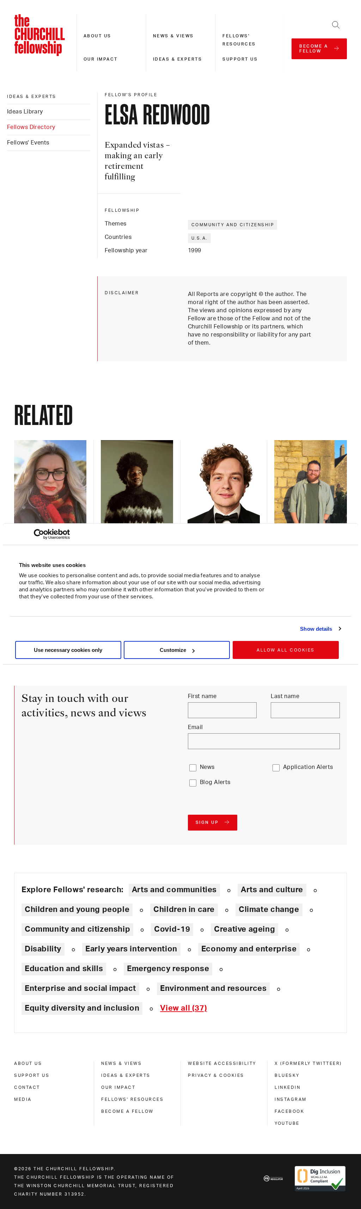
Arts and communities (174, 890)
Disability (43, 949)
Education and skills (64, 969)
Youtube (287, 1123)
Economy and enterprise (248, 949)
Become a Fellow (127, 1111)
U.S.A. (199, 238)
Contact (27, 1087)
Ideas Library (25, 112)
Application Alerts (308, 767)
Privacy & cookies (216, 1075)
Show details (316, 629)
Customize (173, 650)
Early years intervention (131, 949)
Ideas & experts (177, 59)
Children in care (184, 909)
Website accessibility (222, 1063)
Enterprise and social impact (80, 988)
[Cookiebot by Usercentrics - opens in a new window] (39, 534)
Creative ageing (244, 929)
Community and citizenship (233, 225)
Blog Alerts (215, 782)
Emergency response (168, 969)
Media (23, 1099)
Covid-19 (172, 929)
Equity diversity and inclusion (82, 1008)
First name (202, 696)
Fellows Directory (31, 127)
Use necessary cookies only (68, 650)
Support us (240, 59)
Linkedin (287, 1087)
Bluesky (287, 1075)
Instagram (291, 1099)
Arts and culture (272, 890)
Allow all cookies (286, 650)
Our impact (101, 59)
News (207, 767)
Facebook (289, 1111)
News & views (173, 36)
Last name (285, 696)
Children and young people (77, 909)
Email (195, 727)
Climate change (269, 909)
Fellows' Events (28, 143)
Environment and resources (213, 988)
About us (97, 36)
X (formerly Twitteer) (308, 1063)
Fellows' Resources (132, 1099)
